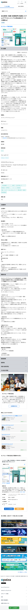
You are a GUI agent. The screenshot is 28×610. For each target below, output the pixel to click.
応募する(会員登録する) (14, 607)
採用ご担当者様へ (4, 600)
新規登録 (21, 3)
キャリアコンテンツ (5, 587)
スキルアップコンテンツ (6, 590)
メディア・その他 (4, 593)
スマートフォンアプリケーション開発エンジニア (12, 415)
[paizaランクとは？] (25, 11)
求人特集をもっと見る (22, 572)
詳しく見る (22, 492)
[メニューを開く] (25, 2)
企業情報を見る (14, 406)
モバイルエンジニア (6, 434)
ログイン (18, 3)
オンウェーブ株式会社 (7, 26)
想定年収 (5, 138)
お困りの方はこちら (5, 603)
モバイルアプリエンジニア (7, 444)
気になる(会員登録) (9, 508)
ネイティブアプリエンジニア (8, 425)
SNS (2, 596)
